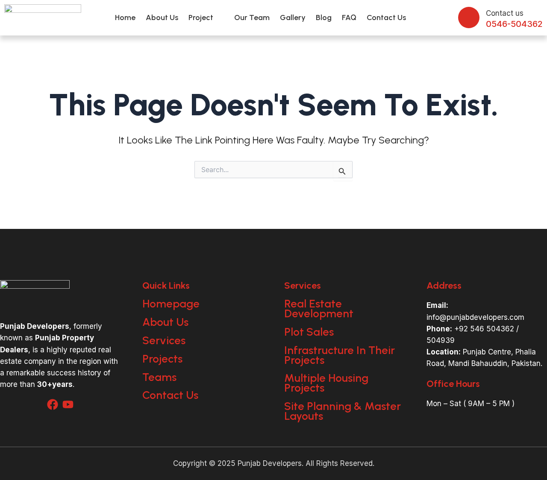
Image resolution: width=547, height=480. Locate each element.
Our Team (252, 17)
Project (200, 17)
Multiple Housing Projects (326, 383)
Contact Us (386, 17)
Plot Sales (309, 332)
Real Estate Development (318, 308)
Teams (159, 377)
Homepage (171, 303)
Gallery (293, 17)
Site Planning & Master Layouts (342, 411)
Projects (162, 359)
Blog (324, 17)
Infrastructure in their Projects (339, 355)
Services (163, 340)
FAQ (349, 17)
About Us (162, 17)
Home (125, 17)
